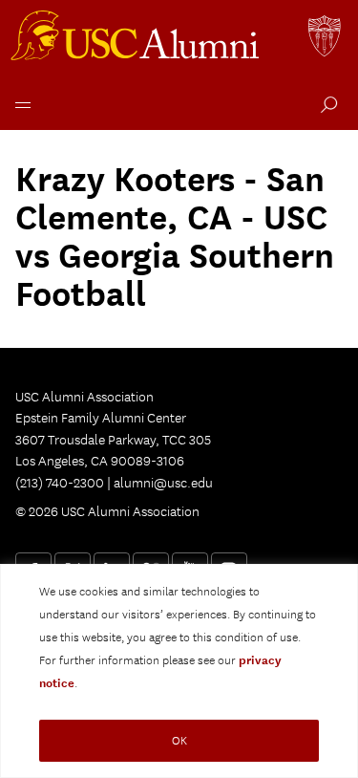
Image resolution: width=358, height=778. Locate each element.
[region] (179, 671)
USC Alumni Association (137, 38)
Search (325, 107)
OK (179, 740)
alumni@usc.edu (163, 482)
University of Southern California (325, 38)
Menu (19, 102)
